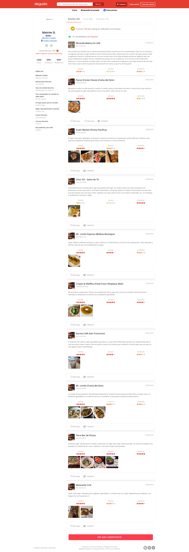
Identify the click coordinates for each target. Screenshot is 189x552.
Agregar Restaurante (85, 549)
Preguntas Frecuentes (110, 547)
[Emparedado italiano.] (74, 211)
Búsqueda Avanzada (90, 10)
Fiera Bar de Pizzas (86, 435)
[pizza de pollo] (74, 107)
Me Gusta (76, 121)
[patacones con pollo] (74, 412)
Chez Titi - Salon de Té (87, 179)
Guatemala (52, 548)
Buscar (98, 4)
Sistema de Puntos (98, 549)
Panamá (122, 4)
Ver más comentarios (109, 537)
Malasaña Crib (83, 485)
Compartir (104, 121)
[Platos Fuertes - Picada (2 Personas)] (74, 512)
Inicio (74, 10)
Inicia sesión (134, 4)
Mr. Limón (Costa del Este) (89, 385)
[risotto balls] (112, 462)
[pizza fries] (100, 462)
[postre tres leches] (74, 362)
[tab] (73, 19)
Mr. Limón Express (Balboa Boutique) (95, 234)
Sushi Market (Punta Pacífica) (91, 129)
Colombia (37, 548)
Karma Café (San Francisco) (90, 333)
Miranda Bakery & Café (88, 43)
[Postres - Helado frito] (74, 156)
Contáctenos (85, 547)
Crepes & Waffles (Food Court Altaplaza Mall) (99, 283)
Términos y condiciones (113, 549)
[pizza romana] (74, 462)
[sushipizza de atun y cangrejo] (100, 156)
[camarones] (87, 156)
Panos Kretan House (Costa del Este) (95, 80)
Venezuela (44, 548)
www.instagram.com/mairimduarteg (49, 53)
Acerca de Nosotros (97, 547)
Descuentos (110, 10)
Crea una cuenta (148, 4)
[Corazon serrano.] (74, 261)
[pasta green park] (87, 462)
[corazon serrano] (100, 412)
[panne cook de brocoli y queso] (74, 310)
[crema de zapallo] (87, 310)
